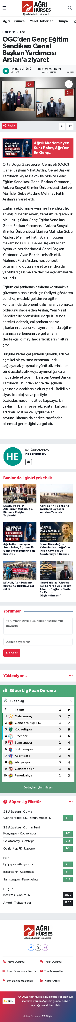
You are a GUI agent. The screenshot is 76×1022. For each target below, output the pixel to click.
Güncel (19, 21)
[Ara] (69, 8)
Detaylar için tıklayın (38, 787)
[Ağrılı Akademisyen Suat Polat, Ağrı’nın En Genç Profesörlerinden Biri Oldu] (19, 532)
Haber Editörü (35, 453)
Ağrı (6, 21)
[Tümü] (71, 675)
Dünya (62, 21)
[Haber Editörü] (12, 456)
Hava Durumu (16, 961)
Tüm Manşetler (53, 971)
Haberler (9, 32)
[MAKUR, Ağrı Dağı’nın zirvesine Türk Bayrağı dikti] (19, 570)
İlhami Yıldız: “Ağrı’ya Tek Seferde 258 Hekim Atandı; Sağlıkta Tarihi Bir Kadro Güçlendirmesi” (55, 589)
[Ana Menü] (4, 8)
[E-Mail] (28, 462)
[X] (38, 947)
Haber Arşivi (52, 980)
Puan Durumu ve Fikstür (21, 971)
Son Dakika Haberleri (20, 980)
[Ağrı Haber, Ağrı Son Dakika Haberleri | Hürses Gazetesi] (36, 8)
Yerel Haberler (41, 21)
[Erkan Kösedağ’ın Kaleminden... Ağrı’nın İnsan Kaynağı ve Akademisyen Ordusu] (56, 532)
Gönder (12, 653)
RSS (10, 1001)
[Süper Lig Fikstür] (71, 802)
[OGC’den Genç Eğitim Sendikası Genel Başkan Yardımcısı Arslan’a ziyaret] (38, 99)
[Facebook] (31, 947)
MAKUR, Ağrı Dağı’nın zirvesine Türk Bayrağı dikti (18, 586)
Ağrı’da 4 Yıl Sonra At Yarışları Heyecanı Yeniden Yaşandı (54, 509)
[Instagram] (45, 947)
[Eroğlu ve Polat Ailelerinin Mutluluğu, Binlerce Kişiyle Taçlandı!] (19, 493)
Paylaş (12, 125)
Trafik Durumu (53, 961)
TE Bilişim (47, 1016)
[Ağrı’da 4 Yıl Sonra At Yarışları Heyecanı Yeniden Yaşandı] (56, 493)
